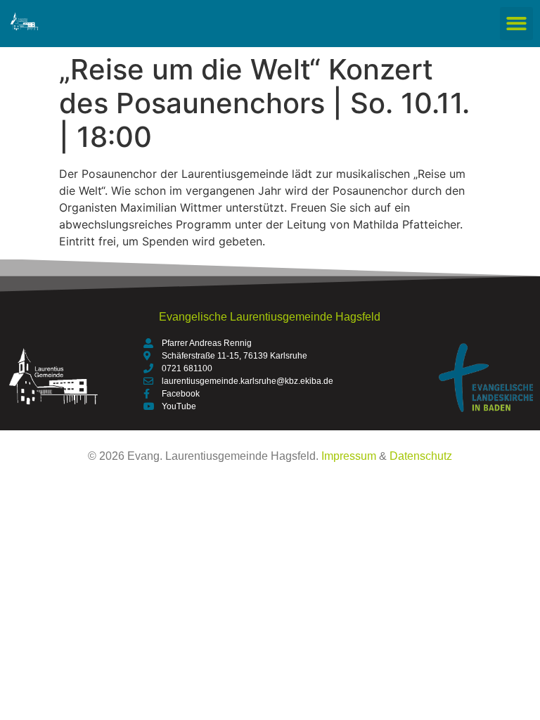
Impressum (348, 456)
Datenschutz (421, 456)
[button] (516, 23)
